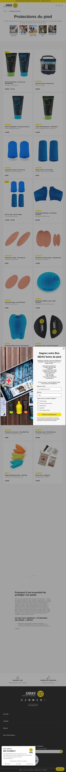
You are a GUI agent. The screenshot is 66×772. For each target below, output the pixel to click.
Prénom (39, 392)
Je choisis (18, 763)
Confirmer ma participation (49, 414)
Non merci (7, 763)
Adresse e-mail (41, 386)
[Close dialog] (64, 348)
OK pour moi (30, 763)
